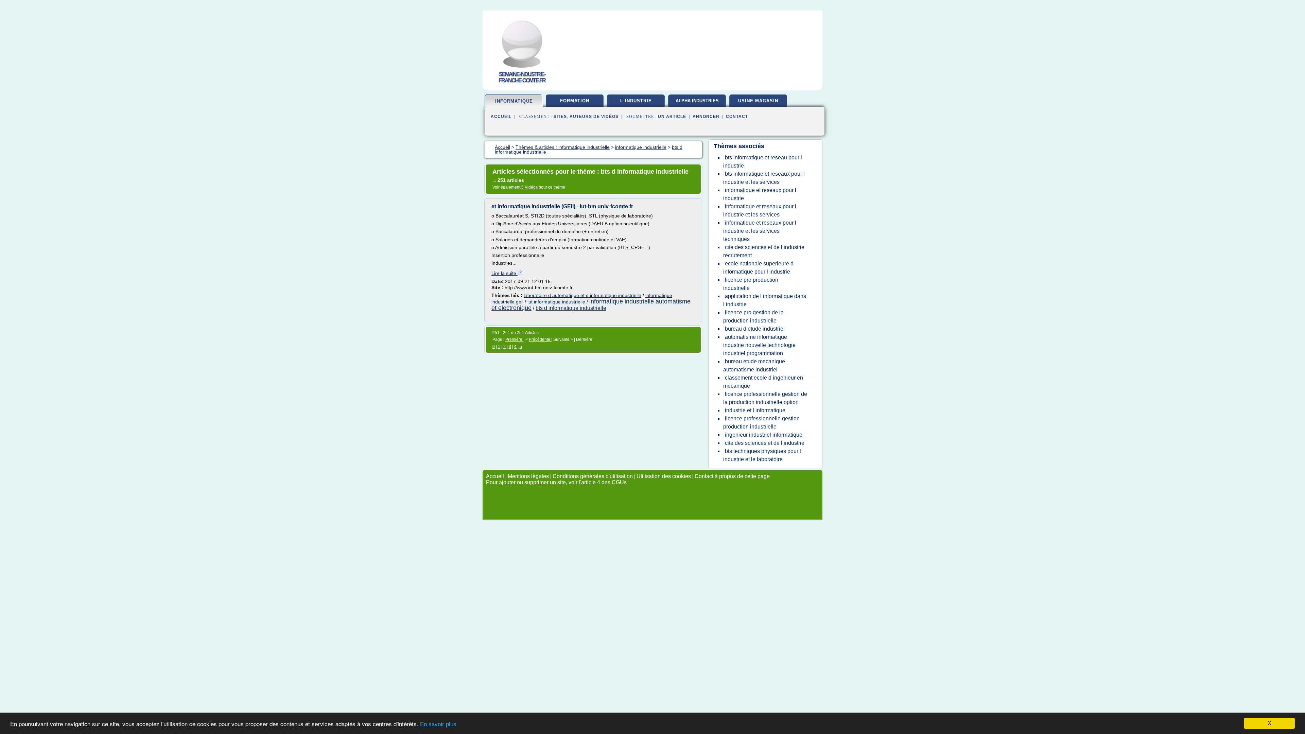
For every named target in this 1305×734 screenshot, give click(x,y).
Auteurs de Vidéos (594, 116)
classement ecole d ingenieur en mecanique (763, 382)
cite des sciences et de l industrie (764, 443)
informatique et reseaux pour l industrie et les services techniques (759, 231)
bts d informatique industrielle (571, 308)
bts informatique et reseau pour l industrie (762, 162)
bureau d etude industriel (755, 329)
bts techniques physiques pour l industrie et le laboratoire (762, 455)
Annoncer (706, 116)
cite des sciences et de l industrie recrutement (763, 251)
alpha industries (697, 100)
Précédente (540, 339)
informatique (514, 101)
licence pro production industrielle (750, 284)
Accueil (501, 116)
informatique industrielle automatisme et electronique (591, 304)
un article (672, 116)
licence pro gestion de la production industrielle (753, 317)
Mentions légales (528, 476)
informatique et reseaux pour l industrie (759, 194)
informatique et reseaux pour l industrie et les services (759, 210)
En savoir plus (438, 724)
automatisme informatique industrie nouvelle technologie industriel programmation (759, 345)
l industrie (636, 100)
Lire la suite (504, 273)
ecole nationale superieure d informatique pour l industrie (758, 268)
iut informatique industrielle (556, 301)
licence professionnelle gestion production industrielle (761, 423)
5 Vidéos (530, 187)
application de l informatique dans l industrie (764, 300)
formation (574, 100)
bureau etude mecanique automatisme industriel (754, 365)
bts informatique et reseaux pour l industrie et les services (764, 178)
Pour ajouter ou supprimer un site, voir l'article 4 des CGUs (556, 482)
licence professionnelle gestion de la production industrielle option (765, 398)
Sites (560, 116)
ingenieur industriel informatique (763, 435)
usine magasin (758, 100)
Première (514, 339)
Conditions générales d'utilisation (593, 476)
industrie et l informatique (755, 410)
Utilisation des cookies (664, 476)
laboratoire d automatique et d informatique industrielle (582, 295)
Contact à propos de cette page (732, 476)
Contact (737, 116)
